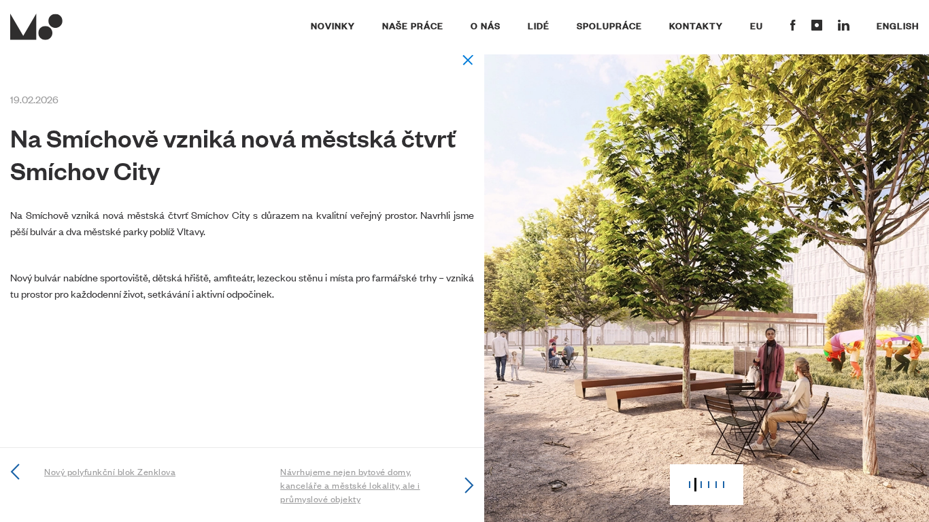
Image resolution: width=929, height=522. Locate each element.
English (898, 25)
